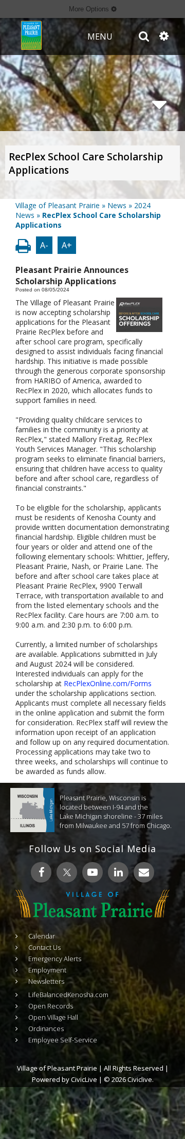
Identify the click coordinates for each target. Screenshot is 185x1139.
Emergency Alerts (54, 958)
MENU (100, 36)
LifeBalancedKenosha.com (68, 994)
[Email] (144, 872)
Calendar (41, 936)
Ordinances (46, 1028)
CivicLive (84, 1079)
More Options (90, 9)
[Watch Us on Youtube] (92, 872)
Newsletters (46, 981)
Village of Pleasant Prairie (57, 205)
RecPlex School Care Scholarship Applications (86, 163)
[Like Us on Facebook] (41, 872)
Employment (47, 970)
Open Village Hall (53, 1017)
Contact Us (44, 947)
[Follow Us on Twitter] (67, 872)
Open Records (50, 1006)
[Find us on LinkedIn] (118, 872)
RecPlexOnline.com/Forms (108, 683)
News (116, 205)
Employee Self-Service (62, 1039)
